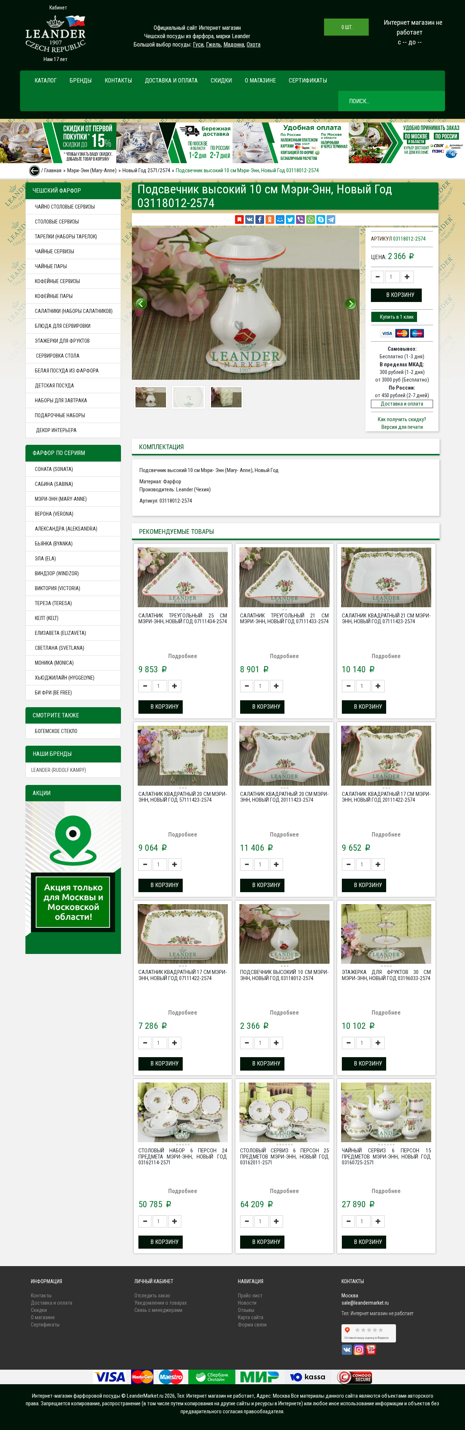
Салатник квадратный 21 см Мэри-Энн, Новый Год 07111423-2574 (386, 618)
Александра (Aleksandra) (66, 529)
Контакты (118, 80)
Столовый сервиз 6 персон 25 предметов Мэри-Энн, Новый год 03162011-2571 (284, 1156)
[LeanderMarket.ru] (55, 33)
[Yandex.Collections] (239, 219)
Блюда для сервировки (62, 326)
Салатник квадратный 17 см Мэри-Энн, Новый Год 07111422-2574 (182, 975)
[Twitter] (290, 219)
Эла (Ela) (45, 558)
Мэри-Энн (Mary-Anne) (92, 170)
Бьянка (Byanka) (54, 544)
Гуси (198, 44)
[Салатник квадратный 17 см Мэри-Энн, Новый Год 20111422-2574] (386, 756)
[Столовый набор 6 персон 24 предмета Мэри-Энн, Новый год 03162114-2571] (183, 1113)
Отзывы (246, 1310)
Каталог (46, 80)
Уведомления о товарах (160, 1303)
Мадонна (233, 44)
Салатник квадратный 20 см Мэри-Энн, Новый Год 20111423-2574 (284, 797)
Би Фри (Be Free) (53, 693)
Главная (52, 170)
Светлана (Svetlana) (59, 648)
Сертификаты (308, 80)
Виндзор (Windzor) (57, 573)
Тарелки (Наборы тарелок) (66, 236)
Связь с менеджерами (158, 1310)
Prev (141, 304)
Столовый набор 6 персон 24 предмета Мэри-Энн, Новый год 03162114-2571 (182, 1156)
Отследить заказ (152, 1295)
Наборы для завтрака (61, 400)
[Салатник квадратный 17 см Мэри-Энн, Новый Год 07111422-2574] (183, 935)
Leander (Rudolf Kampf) (58, 770)
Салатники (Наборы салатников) (74, 311)
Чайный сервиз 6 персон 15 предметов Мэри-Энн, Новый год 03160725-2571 (386, 1156)
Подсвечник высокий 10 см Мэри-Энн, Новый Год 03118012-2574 (284, 975)
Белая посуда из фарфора (67, 371)
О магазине (260, 80)
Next (350, 304)
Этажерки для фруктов (62, 341)
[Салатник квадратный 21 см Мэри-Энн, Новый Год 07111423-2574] (386, 578)
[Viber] (300, 219)
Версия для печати (402, 427)
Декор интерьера (56, 430)
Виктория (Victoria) (57, 588)
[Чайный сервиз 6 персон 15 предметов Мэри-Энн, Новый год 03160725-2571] (386, 1113)
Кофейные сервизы (57, 281)
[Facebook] (259, 219)
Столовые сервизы (57, 222)
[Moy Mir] (280, 219)
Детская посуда (54, 385)
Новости (247, 1303)
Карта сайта (250, 1317)
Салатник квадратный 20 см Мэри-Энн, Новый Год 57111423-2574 (182, 797)
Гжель (213, 44)
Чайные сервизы (54, 251)
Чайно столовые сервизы (65, 207)
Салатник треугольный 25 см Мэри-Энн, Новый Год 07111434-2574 (182, 618)
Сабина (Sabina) (54, 484)
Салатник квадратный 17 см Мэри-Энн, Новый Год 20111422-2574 (386, 797)
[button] (396, 295)
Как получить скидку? (402, 419)
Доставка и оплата (171, 80)
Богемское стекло (56, 731)
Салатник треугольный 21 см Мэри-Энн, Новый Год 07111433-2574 (284, 618)
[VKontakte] (249, 219)
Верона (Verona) (54, 514)
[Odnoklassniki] (270, 219)
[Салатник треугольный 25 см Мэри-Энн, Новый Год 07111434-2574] (183, 578)
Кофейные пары (54, 296)
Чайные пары (51, 266)
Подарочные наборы (60, 415)
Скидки (221, 80)
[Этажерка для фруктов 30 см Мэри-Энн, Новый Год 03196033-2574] (386, 935)
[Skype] (320, 219)
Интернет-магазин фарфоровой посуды (76, 1396)
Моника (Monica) (54, 663)
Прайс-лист (250, 1295)
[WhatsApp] (310, 219)
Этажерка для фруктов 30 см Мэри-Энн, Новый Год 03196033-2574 (386, 975)
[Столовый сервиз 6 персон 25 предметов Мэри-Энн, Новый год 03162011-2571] (284, 1113)
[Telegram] (331, 219)
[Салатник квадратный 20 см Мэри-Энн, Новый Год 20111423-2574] (284, 756)
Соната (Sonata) (54, 469)
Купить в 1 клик (396, 317)
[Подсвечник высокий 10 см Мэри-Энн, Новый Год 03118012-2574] (284, 935)
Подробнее (182, 656)
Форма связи (252, 1325)
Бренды (81, 80)
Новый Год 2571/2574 (146, 170)
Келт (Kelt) (46, 618)
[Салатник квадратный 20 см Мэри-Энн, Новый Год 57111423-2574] (183, 756)
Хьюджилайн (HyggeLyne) (64, 678)
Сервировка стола (57, 356)
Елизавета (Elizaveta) (60, 633)
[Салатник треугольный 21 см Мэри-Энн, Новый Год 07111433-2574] (284, 578)
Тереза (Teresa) (53, 603)
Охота (253, 44)
